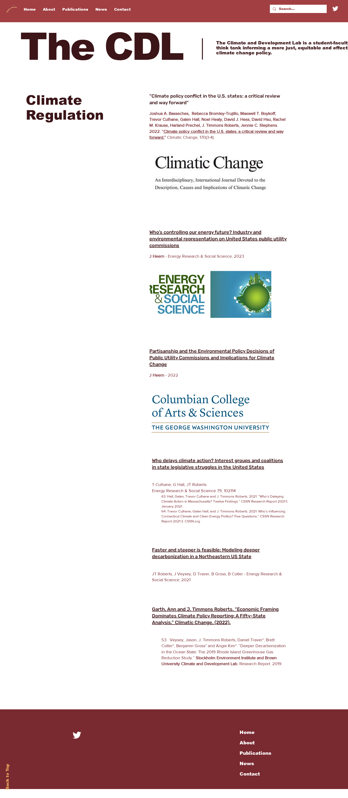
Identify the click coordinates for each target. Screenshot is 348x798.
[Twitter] (335, 9)
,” (164, 137)
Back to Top (7, 777)
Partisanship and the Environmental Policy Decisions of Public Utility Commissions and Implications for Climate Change (211, 357)
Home (247, 732)
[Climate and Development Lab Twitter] (77, 735)
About (247, 742)
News (247, 763)
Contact (250, 773)
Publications (255, 753)
